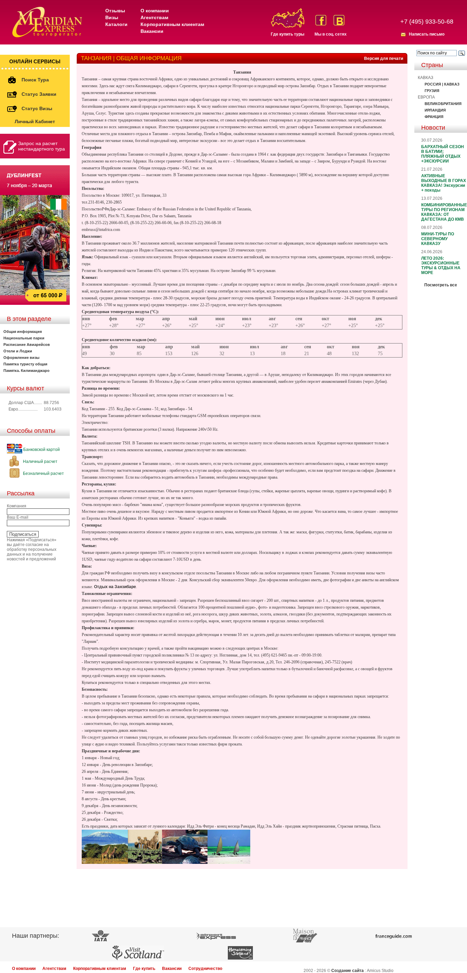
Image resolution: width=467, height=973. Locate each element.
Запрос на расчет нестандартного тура (41, 146)
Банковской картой (41, 449)
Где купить (144, 968)
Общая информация (22, 331)
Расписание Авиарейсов (26, 344)
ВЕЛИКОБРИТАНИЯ (443, 104)
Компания (16, 506)
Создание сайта (347, 970)
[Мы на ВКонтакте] (339, 20)
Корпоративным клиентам (172, 24)
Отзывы (115, 10)
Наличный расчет (39, 461)
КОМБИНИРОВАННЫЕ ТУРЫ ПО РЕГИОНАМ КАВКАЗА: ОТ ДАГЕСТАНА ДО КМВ (444, 212)
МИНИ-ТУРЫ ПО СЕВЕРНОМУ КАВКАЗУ (437, 239)
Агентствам (154, 17)
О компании (155, 10)
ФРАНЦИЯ (434, 117)
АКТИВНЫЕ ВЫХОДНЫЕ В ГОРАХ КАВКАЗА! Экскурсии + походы (443, 183)
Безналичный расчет (43, 473)
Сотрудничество (205, 968)
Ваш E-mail (17, 517)
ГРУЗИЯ (432, 91)
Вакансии (152, 31)
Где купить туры (287, 34)
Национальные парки (23, 338)
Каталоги (116, 24)
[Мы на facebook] (320, 20)
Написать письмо (426, 34)
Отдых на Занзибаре (115, 586)
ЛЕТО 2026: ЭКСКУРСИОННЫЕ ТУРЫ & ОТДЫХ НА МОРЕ (441, 265)
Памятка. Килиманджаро (26, 370)
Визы (111, 17)
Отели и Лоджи (17, 351)
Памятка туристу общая (25, 364)
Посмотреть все (440, 285)
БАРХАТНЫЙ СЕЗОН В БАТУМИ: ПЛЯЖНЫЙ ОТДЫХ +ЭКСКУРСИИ (442, 154)
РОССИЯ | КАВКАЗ (442, 84)
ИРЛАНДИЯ (435, 110)
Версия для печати (383, 58)
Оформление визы (21, 357)
